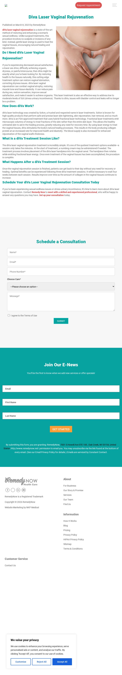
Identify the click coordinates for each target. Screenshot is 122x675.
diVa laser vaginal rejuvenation (17, 29)
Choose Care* (14, 279)
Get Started (61, 429)
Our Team (68, 499)
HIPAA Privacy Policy (73, 539)
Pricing (66, 530)
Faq (69, 5)
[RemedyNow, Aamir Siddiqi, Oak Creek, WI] (6, 5)
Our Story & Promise (73, 490)
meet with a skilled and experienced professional (72, 192)
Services (40, 5)
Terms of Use (30, 315)
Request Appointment (88, 5)
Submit (61, 320)
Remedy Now (38, 192)
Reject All (42, 661)
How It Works (56, 5)
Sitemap (67, 544)
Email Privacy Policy (45, 452)
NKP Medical (32, 507)
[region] (41, 651)
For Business (69, 485)
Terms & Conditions (73, 548)
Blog (65, 525)
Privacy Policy (70, 534)
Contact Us (10, 565)
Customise (20, 661)
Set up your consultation (51, 195)
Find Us (67, 504)
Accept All (62, 661)
